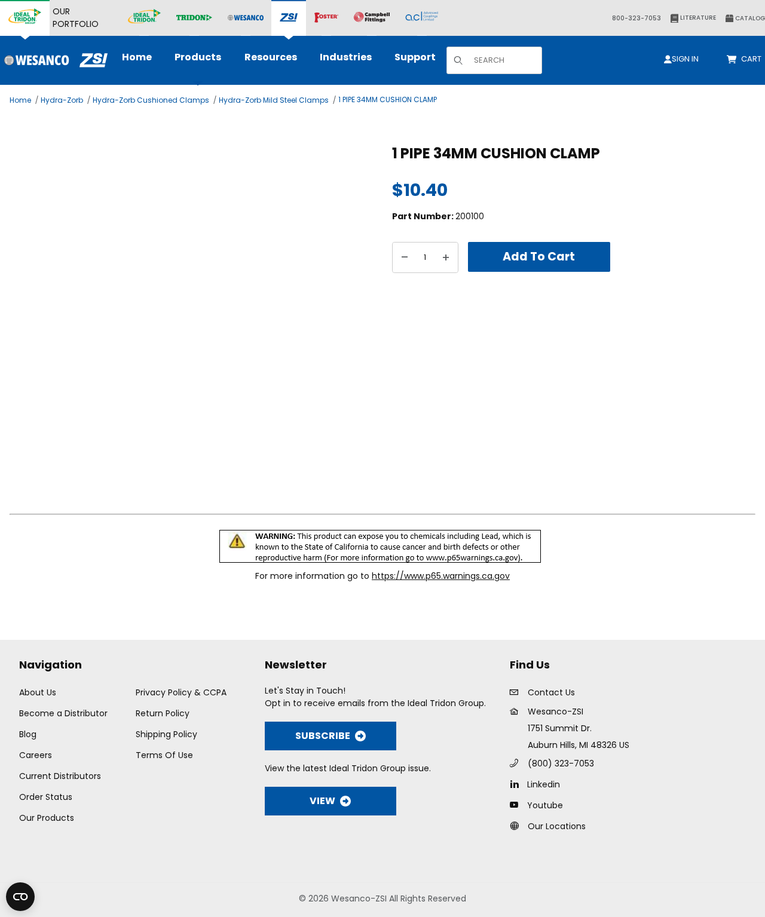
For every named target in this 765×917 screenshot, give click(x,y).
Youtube (545, 805)
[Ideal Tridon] (144, 18)
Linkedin (543, 784)
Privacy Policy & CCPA (181, 692)
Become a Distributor (63, 713)
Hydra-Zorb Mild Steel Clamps (274, 100)
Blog (27, 734)
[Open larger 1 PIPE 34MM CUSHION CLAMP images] (198, 317)
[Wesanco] (246, 18)
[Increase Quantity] (446, 257)
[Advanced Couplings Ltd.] (421, 17)
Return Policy (162, 713)
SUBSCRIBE (322, 736)
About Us (37, 692)
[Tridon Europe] (194, 18)
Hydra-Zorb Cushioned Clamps (151, 100)
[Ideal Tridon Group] (24, 17)
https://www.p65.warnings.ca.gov (441, 576)
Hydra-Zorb (62, 100)
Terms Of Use (164, 755)
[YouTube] (517, 805)
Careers (35, 755)
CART (753, 59)
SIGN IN (685, 59)
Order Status (45, 797)
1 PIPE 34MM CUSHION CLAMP (387, 99)
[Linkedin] (517, 784)
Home (20, 100)
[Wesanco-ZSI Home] (54, 60)
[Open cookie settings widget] (20, 896)
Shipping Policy (166, 734)
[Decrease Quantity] (405, 257)
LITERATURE (697, 17)
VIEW (322, 801)
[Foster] (326, 18)
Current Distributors (60, 776)
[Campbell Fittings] (372, 18)
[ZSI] (289, 18)
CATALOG (749, 18)
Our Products (46, 818)
